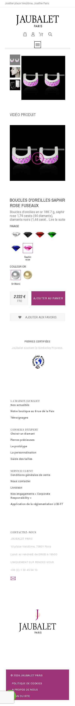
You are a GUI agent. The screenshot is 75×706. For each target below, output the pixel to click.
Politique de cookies (27, 683)
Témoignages (19, 417)
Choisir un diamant (23, 433)
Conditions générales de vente (30, 474)
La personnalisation (23, 452)
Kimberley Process (50, 347)
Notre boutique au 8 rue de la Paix (32, 411)
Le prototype (19, 446)
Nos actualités (20, 405)
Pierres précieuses (23, 439)
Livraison (16, 487)
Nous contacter (21, 481)
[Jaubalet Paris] (37, 21)
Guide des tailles (21, 458)
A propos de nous (25, 689)
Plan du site (21, 696)
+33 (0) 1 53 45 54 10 (24, 569)
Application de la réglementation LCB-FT (37, 504)
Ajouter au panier (48, 298)
